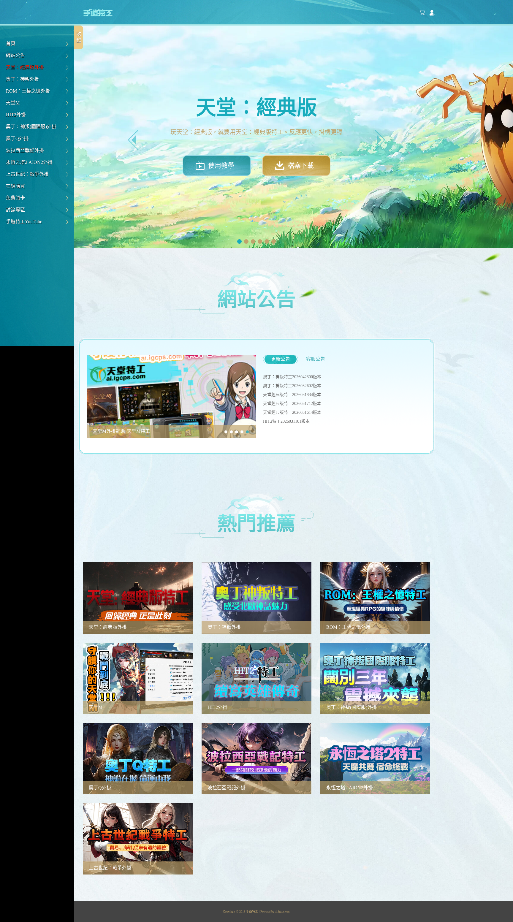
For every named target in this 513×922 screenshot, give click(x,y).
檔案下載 (301, 165)
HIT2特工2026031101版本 (286, 421)
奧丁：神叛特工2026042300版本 (292, 377)
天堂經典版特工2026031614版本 (292, 412)
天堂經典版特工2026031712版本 (292, 403)
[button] (133, 140)
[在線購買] (422, 13)
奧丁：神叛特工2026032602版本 (292, 386)
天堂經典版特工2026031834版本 (292, 394)
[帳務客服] (432, 13)
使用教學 (221, 165)
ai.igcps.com (282, 911)
